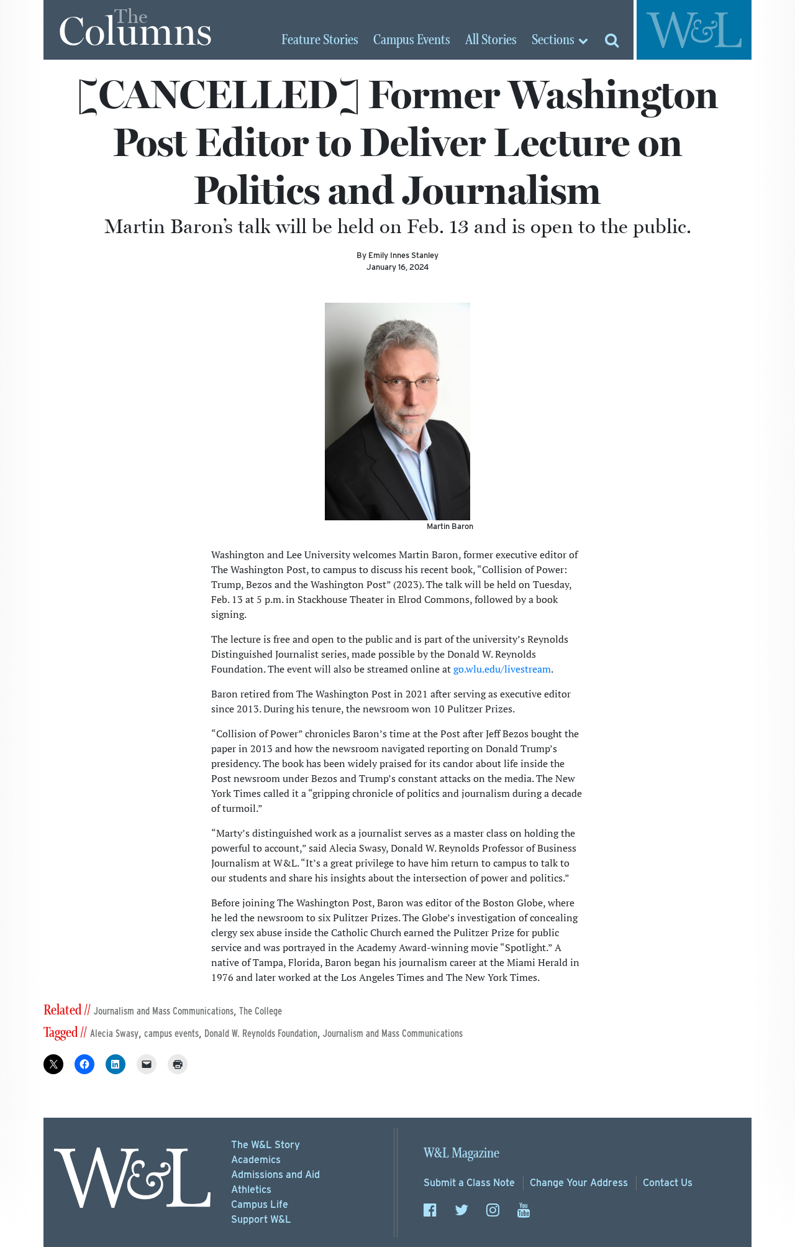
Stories (319, 40)
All (491, 40)
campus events (171, 1033)
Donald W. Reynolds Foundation (260, 1033)
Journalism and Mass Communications (164, 1011)
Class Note (469, 1183)
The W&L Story (265, 1145)
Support (261, 1219)
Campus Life (259, 1204)
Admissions (275, 1174)
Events (411, 40)
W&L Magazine (461, 1153)
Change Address (579, 1183)
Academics (256, 1160)
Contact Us (668, 1183)
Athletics (251, 1189)
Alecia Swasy (114, 1033)
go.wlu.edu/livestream (502, 669)
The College (260, 1011)
